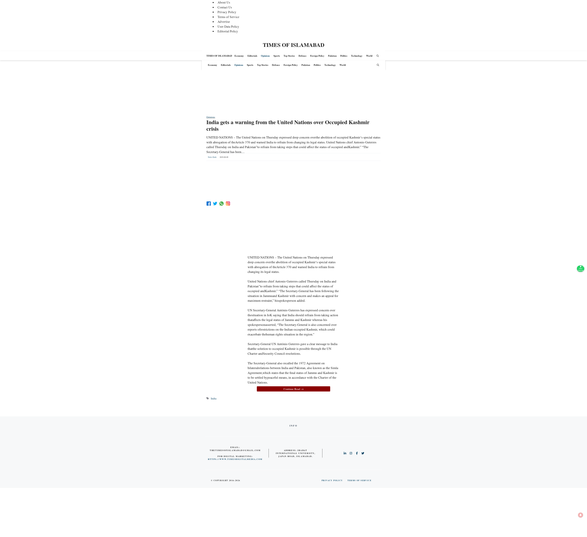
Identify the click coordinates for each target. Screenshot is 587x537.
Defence (302, 55)
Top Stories (289, 55)
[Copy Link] (228, 203)
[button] (378, 55)
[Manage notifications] (580, 515)
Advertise (224, 21)
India (213, 398)
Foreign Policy (317, 55)
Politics (343, 55)
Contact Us (225, 7)
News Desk (212, 157)
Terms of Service (228, 17)
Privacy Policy (227, 12)
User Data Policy (228, 26)
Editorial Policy (228, 31)
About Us (224, 2)
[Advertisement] (293, 94)
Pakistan (332, 55)
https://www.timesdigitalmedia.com (235, 459)
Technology (356, 55)
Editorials (252, 55)
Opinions (265, 55)
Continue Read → (294, 389)
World (369, 55)
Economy (239, 55)
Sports (276, 55)
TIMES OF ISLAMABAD (293, 45)
